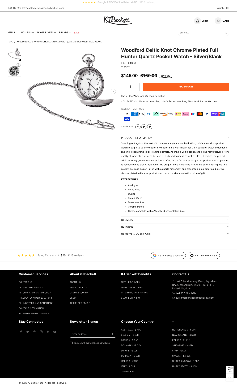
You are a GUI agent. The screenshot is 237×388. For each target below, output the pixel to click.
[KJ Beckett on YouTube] (55, 332)
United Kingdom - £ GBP (185, 361)
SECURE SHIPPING (130, 298)
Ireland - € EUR (129, 361)
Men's (11, 32)
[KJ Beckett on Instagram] (41, 332)
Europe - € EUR (129, 350)
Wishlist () (223, 8)
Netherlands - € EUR (184, 329)
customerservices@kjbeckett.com (45, 8)
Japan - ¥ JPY (128, 371)
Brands (63, 32)
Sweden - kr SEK (181, 356)
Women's (26, 32)
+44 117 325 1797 (17, 8)
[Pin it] (149, 126)
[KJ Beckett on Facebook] (21, 332)
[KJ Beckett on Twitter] (28, 332)
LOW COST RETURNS (132, 287)
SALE (76, 32)
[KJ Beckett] (118, 20)
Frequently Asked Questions (36, 298)
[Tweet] (143, 126)
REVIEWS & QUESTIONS (136, 233)
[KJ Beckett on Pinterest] (34, 332)
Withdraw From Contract (34, 313)
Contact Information (31, 308)
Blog (73, 298)
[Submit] (226, 32)
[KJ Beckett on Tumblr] (48, 332)
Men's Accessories (149, 101)
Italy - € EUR (128, 366)
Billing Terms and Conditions (36, 303)
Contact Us (25, 282)
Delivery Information (31, 287)
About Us (75, 282)
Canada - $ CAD (129, 340)
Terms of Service (80, 303)
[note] (118, 2)
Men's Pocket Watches (174, 101)
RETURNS (127, 226)
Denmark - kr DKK (131, 345)
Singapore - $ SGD (182, 345)
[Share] (138, 126)
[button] (29, 91)
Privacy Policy (78, 287)
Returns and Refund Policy (35, 292)
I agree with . (92, 343)
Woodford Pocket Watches (202, 101)
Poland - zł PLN (181, 340)
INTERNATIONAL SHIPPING (134, 292)
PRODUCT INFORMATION (137, 137)
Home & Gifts (45, 32)
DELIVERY (127, 220)
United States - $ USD (184, 366)
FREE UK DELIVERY (130, 282)
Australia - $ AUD (131, 329)
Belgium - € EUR (130, 335)
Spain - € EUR (179, 350)
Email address (79, 334)
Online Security (79, 292)
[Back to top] (230, 377)
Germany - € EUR (130, 356)
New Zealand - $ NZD (184, 335)
